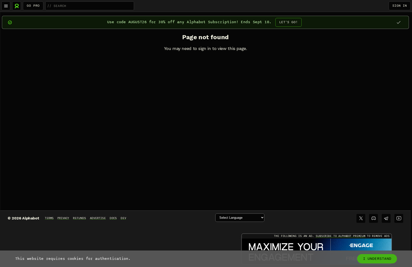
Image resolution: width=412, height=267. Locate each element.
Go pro (33, 6)
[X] (360, 218)
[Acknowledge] (398, 22)
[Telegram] (386, 218)
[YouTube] (398, 218)
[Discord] (373, 218)
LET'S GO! (288, 22)
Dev (123, 218)
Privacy (63, 218)
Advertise (98, 218)
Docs (113, 218)
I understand (377, 258)
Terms (49, 218)
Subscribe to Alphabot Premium (340, 236)
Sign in (399, 6)
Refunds (79, 218)
